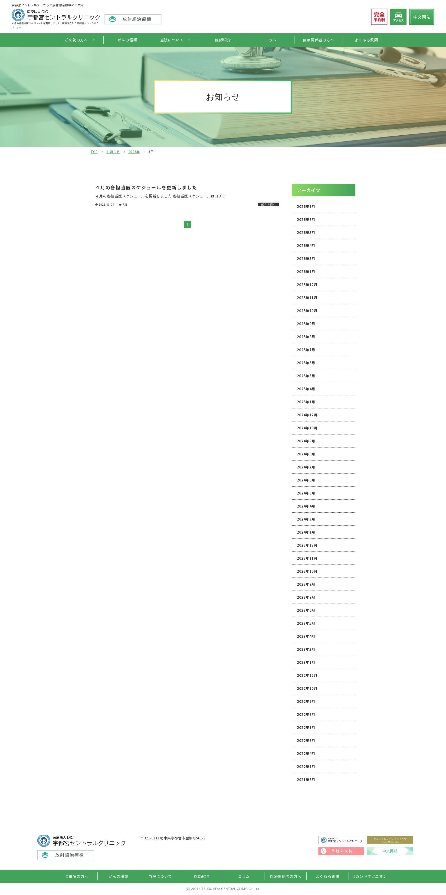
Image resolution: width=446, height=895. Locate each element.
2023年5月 (306, 623)
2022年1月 (306, 766)
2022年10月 (307, 688)
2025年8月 (306, 336)
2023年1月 (306, 662)
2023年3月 (306, 649)
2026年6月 (306, 219)
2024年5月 (306, 493)
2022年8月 (306, 714)
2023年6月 (306, 610)
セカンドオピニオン (369, 876)
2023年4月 (306, 636)
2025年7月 (306, 349)
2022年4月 (306, 753)
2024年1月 (306, 532)
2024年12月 (307, 414)
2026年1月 (306, 271)
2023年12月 (307, 545)
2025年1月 (306, 401)
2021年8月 (306, 779)
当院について (172, 40)
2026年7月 (306, 206)
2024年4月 (306, 506)
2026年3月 (306, 258)
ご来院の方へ (76, 40)
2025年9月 (306, 323)
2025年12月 (307, 284)
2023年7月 (306, 597)
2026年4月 (306, 245)
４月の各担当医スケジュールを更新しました (146, 187)
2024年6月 (306, 480)
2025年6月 (306, 362)
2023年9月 (306, 584)
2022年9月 (306, 701)
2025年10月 (307, 310)
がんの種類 (127, 40)
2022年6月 (306, 740)
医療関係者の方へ (318, 40)
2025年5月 (306, 375)
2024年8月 (306, 453)
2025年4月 (306, 388)
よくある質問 (366, 40)
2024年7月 (306, 466)
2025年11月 (307, 297)
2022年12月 (307, 675)
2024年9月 (306, 440)
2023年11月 (307, 558)
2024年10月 (307, 427)
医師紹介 (223, 40)
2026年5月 (306, 232)
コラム (271, 40)
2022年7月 (306, 727)
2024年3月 (306, 519)
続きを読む (268, 204)
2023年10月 (307, 571)
